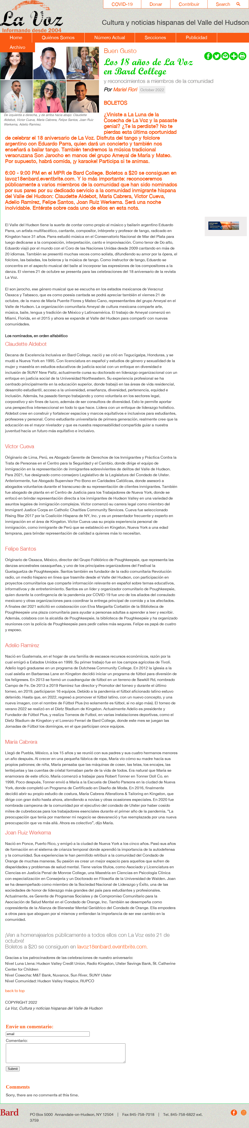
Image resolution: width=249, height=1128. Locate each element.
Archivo (17, 47)
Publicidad (196, 37)
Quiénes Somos (58, 37)
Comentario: (16, 1040)
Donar (156, 4)
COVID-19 (122, 4)
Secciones (155, 37)
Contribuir (189, 4)
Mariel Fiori (125, 89)
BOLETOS (115, 103)
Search (223, 4)
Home (16, 37)
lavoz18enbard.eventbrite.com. (40, 179)
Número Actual (109, 37)
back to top (15, 990)
